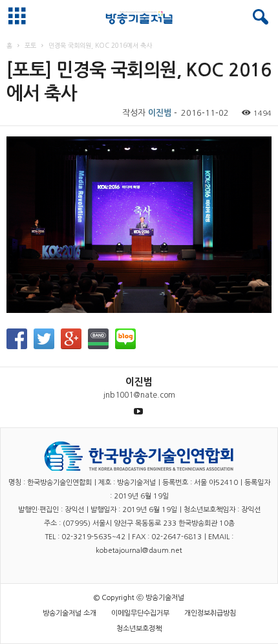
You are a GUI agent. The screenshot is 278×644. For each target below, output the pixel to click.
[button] (258, 17)
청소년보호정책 (139, 628)
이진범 (159, 113)
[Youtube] (138, 411)
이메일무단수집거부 (140, 613)
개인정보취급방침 (210, 613)
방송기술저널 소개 (69, 613)
